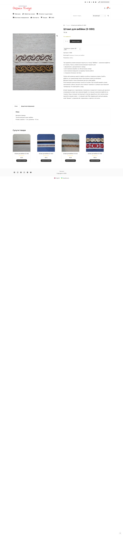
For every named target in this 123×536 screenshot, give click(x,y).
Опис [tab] (16, 106)
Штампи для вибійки (79, 55)
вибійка (71, 57)
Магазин (17, 14)
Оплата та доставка (45, 14)
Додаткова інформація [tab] (27, 106)
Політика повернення (21, 17)
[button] (57, 36)
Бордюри (71, 55)
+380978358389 (104, 2)
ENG (52, 17)
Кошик (44, 17)
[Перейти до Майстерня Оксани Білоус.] (64, 25)
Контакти (35, 17)
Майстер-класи (29, 14)
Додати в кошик (76, 41)
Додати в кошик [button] (21, 160)
